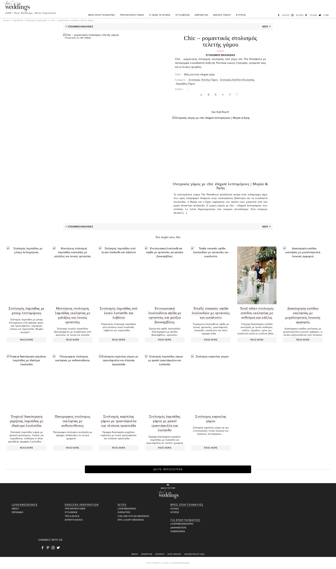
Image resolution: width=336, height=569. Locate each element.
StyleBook (18, 20)
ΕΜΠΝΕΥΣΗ (201, 15)
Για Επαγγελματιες (185, 520)
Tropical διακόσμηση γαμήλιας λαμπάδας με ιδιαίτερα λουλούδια (26, 420)
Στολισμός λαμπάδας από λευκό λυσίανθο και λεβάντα (119, 312)
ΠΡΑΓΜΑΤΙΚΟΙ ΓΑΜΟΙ (132, 15)
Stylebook (71, 512)
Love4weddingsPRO (181, 524)
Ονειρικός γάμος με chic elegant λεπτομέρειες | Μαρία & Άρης (220, 186)
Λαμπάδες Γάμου (185, 83)
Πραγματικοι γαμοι (75, 508)
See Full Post (219, 112)
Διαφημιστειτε (178, 528)
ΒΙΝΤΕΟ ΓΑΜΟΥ (222, 15)
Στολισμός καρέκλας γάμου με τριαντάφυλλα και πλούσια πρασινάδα (118, 420)
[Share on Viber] (238, 94)
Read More (26, 340)
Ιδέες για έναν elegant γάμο (199, 74)
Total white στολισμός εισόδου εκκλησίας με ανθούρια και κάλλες (257, 312)
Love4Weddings (24, 504)
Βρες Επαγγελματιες (187, 504)
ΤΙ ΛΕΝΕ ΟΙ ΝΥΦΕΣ (159, 15)
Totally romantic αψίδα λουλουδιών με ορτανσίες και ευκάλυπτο (211, 312)
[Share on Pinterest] (216, 94)
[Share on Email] (223, 94)
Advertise (146, 554)
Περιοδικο (17, 512)
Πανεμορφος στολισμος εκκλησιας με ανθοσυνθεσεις (72, 420)
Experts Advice (74, 520)
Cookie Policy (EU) (194, 554)
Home (6, 20)
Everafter (124, 512)
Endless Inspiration (82, 504)
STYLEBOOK (182, 15)
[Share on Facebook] (202, 94)
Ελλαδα (174, 508)
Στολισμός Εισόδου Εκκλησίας (237, 79)
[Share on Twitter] (209, 94)
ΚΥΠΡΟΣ (241, 15)
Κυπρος (174, 512)
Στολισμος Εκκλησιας (36, 20)
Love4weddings (127, 508)
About (15, 508)
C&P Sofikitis (85, 38)
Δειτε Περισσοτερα (168, 469)
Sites (122, 504)
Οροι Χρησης (174, 554)
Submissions (177, 531)
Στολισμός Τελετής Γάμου (203, 79)
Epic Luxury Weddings (131, 520)
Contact (160, 554)
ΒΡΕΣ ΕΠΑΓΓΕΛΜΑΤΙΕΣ (101, 15)
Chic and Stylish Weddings (133, 516)
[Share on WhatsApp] (231, 94)
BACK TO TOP (168, 488)
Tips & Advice (72, 516)
